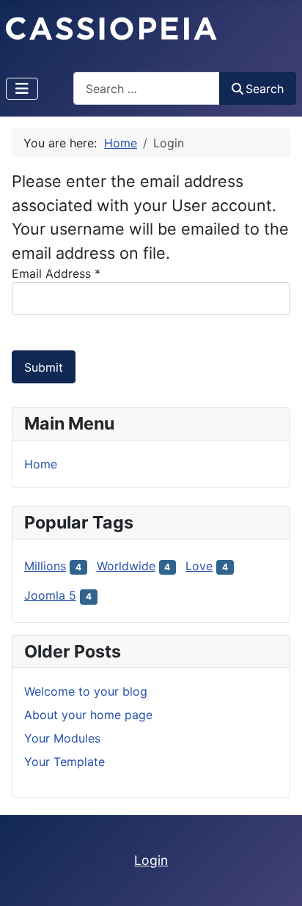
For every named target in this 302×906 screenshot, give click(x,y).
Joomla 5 (50, 595)
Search (265, 88)
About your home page (88, 714)
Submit (43, 367)
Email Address (56, 273)
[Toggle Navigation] (22, 89)
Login (151, 860)
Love (199, 566)
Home (40, 464)
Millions (45, 566)
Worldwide (126, 566)
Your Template (64, 761)
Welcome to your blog (85, 691)
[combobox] (146, 88)
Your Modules (62, 738)
